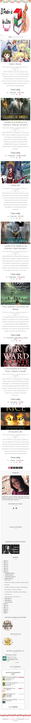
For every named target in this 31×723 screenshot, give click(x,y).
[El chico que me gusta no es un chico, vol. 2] (3, 678)
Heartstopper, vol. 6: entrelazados (10, 694)
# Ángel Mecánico (12, 277)
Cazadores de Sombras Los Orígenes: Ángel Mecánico (16, 587)
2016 (5, 568)
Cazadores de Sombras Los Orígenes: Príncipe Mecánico (17, 582)
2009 (5, 611)
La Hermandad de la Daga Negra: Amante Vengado (15, 591)
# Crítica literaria (9, 338)
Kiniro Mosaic (15, 64)
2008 (5, 612)
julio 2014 (7, 598)
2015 (5, 570)
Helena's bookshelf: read (13, 673)
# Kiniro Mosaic (20, 92)
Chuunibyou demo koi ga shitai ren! (12, 596)
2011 (5, 607)
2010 (5, 609)
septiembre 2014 (9, 576)
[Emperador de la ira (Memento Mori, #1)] (3, 689)
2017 (5, 566)
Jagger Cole (9, 689)
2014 (5, 571)
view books (17, 662)
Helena (8, 657)
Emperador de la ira (10, 688)
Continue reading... (15, 89)
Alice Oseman (9, 696)
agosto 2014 (8, 578)
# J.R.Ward (21, 402)
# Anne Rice (12, 460)
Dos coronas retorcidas (11, 699)
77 (17, 467)
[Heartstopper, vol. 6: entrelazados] (3, 695)
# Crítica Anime (13, 92)
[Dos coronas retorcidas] (3, 701)
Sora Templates (12, 719)
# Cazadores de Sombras (21, 156)
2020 (5, 561)
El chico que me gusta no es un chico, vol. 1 (12, 683)
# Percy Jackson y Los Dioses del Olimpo (21, 338)
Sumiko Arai (9, 679)
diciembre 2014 (9, 573)
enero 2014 (8, 602)
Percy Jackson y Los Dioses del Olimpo (13, 589)
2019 (5, 563)
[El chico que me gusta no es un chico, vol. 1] (3, 684)
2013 (5, 603)
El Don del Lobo (15, 432)
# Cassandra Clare (11, 156)
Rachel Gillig (9, 700)
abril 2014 (7, 600)
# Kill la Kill (20, 216)
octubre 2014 (8, 575)
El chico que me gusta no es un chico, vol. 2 (12, 677)
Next (20, 467)
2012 (5, 605)
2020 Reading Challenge (10, 655)
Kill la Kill (15, 185)
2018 (5, 564)
